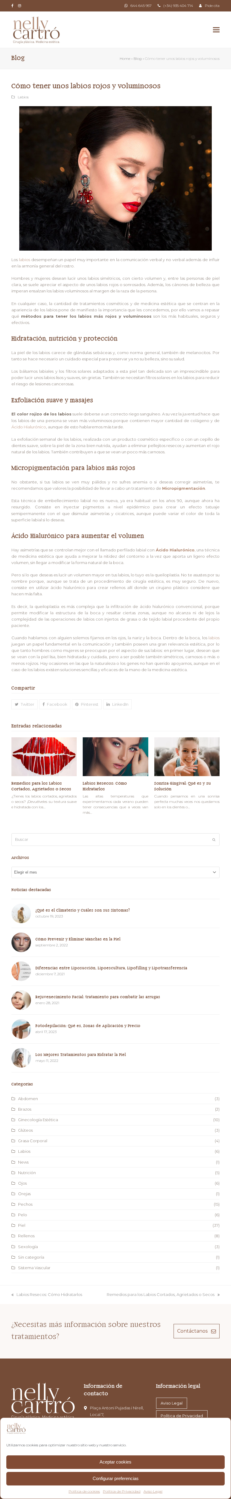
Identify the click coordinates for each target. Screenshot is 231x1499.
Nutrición (27, 1172)
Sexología (28, 1246)
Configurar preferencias (116, 1478)
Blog (138, 58)
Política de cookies (84, 1491)
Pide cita (212, 5)
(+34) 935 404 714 (178, 5)
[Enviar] (213, 840)
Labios (23, 97)
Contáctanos (192, 1331)
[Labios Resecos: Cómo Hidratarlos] (115, 756)
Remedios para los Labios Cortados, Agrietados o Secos (160, 1295)
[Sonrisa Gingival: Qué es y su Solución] (187, 756)
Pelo (22, 1214)
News (23, 1162)
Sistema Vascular (34, 1267)
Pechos (25, 1204)
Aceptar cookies (115, 1461)
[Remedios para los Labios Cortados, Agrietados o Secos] (44, 756)
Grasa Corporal (32, 1140)
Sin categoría (31, 1257)
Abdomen (28, 1098)
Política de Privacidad (121, 1491)
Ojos (22, 1183)
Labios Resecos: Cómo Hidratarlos (46, 1295)
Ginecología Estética (38, 1119)
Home (125, 58)
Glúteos (25, 1130)
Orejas (24, 1193)
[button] (216, 29)
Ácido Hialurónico (28, 426)
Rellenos (26, 1235)
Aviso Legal (152, 1491)
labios (24, 259)
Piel (21, 1225)
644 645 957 (141, 5)
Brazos (24, 1109)
